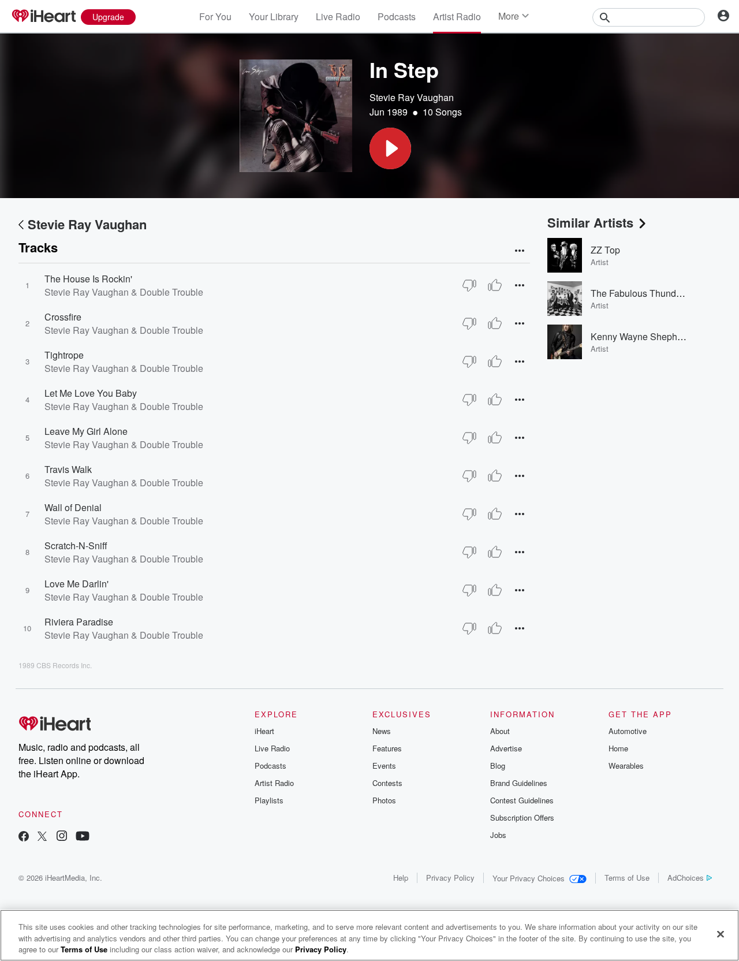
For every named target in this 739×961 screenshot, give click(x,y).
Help (400, 877)
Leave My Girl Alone (86, 431)
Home (618, 748)
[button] (390, 148)
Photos (384, 800)
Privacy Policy (450, 877)
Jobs (498, 834)
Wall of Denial (73, 507)
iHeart (264, 730)
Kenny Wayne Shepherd (641, 336)
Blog (497, 765)
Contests (387, 782)
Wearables (626, 765)
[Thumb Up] (494, 285)
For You (215, 16)
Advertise (506, 748)
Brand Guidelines (518, 782)
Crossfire (62, 316)
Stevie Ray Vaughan (412, 97)
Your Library (273, 16)
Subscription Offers (522, 817)
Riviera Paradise (78, 621)
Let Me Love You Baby (90, 393)
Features (387, 748)
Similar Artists (590, 222)
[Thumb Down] (469, 285)
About (500, 730)
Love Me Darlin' (76, 583)
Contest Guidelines (522, 800)
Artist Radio (457, 16)
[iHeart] (43, 16)
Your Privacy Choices (528, 878)
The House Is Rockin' (88, 278)
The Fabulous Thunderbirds (647, 293)
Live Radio (338, 16)
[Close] (720, 934)
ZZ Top (605, 249)
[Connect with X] (42, 837)
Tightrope (64, 355)
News (381, 730)
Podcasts (397, 16)
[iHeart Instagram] (62, 837)
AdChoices (685, 877)
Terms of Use (627, 877)
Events (384, 765)
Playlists (269, 800)
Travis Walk (68, 469)
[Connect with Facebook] (23, 837)
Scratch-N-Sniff (75, 545)
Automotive (628, 730)
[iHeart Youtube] (82, 837)
